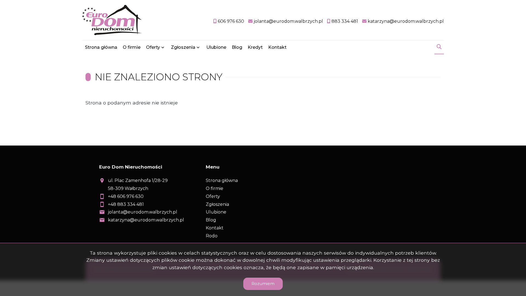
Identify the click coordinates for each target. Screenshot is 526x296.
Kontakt (277, 47)
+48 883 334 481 (126, 204)
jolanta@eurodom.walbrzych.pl (142, 212)
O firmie (132, 47)
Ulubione (216, 47)
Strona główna (101, 47)
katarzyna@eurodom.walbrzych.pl (146, 220)
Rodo (212, 235)
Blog (237, 47)
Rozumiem (263, 283)
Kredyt (255, 47)
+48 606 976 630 (126, 196)
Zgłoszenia (217, 204)
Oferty (153, 47)
